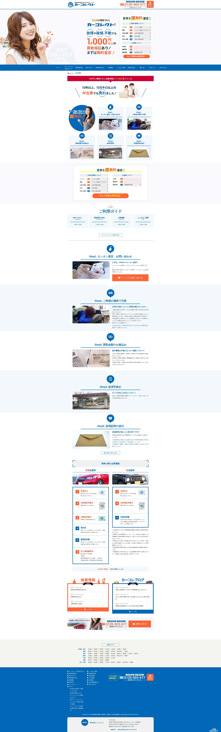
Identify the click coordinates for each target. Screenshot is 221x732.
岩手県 (107, 649)
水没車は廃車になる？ (76, 693)
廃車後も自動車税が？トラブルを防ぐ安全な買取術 (129, 605)
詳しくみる (79, 224)
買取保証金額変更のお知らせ (78, 589)
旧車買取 (91, 680)
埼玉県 (101, 651)
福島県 (124, 649)
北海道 (90, 649)
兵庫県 (126, 655)
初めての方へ (89, 67)
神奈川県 (119, 651)
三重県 (90, 655)
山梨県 (101, 653)
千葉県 (126, 651)
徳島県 (95, 660)
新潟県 (90, 653)
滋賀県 (95, 655)
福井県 (136, 653)
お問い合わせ (163, 67)
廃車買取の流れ (100, 67)
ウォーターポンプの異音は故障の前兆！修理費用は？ (76, 708)
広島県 (101, 658)
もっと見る (89, 609)
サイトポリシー (73, 684)
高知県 (101, 660)
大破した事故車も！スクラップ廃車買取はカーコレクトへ (131, 589)
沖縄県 (131, 662)
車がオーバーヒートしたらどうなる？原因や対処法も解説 (76, 702)
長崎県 (101, 662)
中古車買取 (92, 677)
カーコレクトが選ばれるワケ (68, 67)
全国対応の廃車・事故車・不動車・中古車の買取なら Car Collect (110, 714)
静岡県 (107, 653)
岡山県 (95, 658)
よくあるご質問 (121, 67)
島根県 (107, 658)
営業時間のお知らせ (76, 596)
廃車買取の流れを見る (110, 453)
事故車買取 (92, 675)
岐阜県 (119, 653)
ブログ (71, 686)
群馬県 (90, 651)
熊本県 (113, 662)
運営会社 (71, 682)
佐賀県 (95, 662)
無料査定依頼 (131, 67)
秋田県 (101, 649)
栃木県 (95, 651)
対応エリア (152, 67)
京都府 (101, 655)
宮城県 (119, 649)
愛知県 (124, 653)
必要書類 (110, 67)
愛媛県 (107, 660)
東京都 (113, 651)
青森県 (95, 649)
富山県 (113, 653)
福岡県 (90, 662)
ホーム (58, 67)
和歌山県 (119, 655)
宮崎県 (119, 662)
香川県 (90, 660)
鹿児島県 (125, 662)
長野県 (95, 653)
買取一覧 (142, 67)
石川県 (130, 653)
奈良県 (113, 655)
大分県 (107, 662)
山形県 (113, 649)
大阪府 (107, 655)
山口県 (113, 658)
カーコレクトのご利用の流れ (110, 235)
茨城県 (107, 651)
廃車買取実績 (79, 67)
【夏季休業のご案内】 (77, 603)
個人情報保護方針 (93, 682)
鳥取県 (90, 658)
